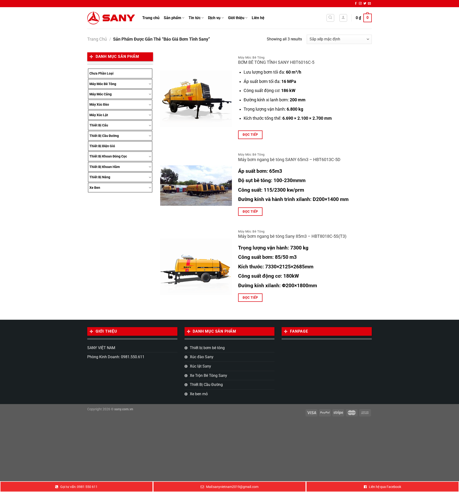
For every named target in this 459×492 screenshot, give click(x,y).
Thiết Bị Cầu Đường (104, 136)
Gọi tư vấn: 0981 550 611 (79, 487)
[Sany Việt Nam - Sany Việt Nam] (111, 17)
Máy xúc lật (98, 115)
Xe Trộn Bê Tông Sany (208, 375)
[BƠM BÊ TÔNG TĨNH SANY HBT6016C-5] (196, 98)
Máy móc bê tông (102, 84)
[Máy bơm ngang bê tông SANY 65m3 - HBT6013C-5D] (196, 185)
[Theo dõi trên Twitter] (364, 3)
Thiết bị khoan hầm (104, 167)
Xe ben (94, 187)
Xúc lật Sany (200, 366)
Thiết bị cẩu (98, 125)
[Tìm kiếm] (330, 18)
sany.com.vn (123, 409)
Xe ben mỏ (199, 394)
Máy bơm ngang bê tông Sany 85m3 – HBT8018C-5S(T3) (292, 236)
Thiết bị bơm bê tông (207, 348)
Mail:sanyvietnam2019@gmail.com (232, 487)
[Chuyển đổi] (150, 84)
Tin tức (195, 18)
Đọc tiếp (250, 134)
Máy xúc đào (99, 104)
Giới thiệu (236, 18)
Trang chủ (150, 18)
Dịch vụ (214, 18)
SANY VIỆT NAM (101, 348)
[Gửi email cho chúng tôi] (369, 3)
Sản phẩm (172, 18)
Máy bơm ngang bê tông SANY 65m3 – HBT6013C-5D (289, 159)
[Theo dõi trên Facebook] (355, 3)
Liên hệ (258, 18)
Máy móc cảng (100, 94)
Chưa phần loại (101, 73)
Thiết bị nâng (99, 177)
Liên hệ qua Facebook (385, 487)
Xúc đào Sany (201, 357)
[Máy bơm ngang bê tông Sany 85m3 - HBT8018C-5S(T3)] (196, 267)
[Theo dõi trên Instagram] (360, 3)
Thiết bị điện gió (102, 146)
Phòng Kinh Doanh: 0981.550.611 (115, 357)
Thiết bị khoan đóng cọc (108, 156)
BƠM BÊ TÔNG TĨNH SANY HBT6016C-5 (276, 62)
